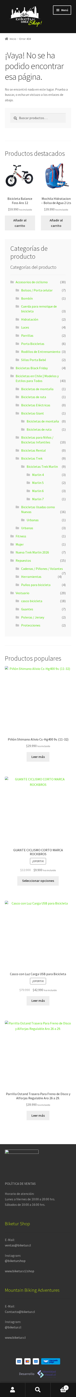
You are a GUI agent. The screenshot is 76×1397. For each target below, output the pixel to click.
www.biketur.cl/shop (19, 1271)
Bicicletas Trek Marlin (42, 466)
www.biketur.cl (15, 1337)
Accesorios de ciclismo (32, 282)
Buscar (38, 1390)
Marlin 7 (38, 499)
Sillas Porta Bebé (33, 360)
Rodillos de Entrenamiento (40, 352)
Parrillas (27, 335)
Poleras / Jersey (32, 617)
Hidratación (29, 319)
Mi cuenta (12, 1390)
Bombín (27, 298)
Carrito (59, 1386)
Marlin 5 (38, 483)
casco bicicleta (31, 601)
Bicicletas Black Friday (32, 368)
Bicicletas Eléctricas (35, 405)
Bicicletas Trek (31, 458)
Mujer (20, 544)
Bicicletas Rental (33, 450)
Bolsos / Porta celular (37, 290)
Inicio (13, 39)
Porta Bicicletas (32, 344)
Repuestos (23, 560)
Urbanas (33, 520)
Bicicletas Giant (32, 413)
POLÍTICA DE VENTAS (20, 1183)
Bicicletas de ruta (33, 397)
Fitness (21, 536)
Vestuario (22, 593)
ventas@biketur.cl (18, 1245)
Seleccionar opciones (38, 880)
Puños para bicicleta (35, 585)
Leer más (38, 757)
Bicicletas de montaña (37, 389)
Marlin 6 (38, 491)
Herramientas (31, 576)
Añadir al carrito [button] (19, 223)
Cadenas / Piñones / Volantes (42, 569)
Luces (25, 327)
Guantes (27, 609)
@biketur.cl (13, 1327)
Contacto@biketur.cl (20, 1312)
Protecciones (30, 625)
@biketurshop (15, 1261)
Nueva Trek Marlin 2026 (32, 552)
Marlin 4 (38, 475)
